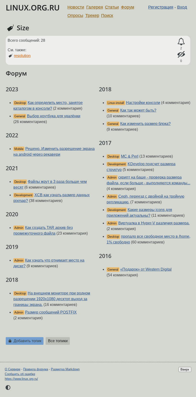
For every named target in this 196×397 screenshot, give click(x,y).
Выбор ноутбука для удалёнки (53, 116)
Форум (127, 7)
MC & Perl (129, 156)
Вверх (184, 369)
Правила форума (35, 369)
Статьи (112, 7)
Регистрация (160, 7)
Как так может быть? (138, 110)
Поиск (107, 15)
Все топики (58, 341)
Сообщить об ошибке (20, 374)
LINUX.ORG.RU (33, 7)
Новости (75, 7)
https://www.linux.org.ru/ (21, 379)
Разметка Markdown (65, 369)
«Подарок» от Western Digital (146, 269)
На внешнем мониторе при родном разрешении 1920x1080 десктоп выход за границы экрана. (51, 299)
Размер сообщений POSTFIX (51, 312)
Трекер (92, 15)
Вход (182, 7)
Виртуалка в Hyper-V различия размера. (154, 223)
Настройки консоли (143, 103)
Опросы (75, 15)
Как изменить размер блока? (145, 124)
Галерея (94, 7)
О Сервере (12, 369)
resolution (22, 56)
